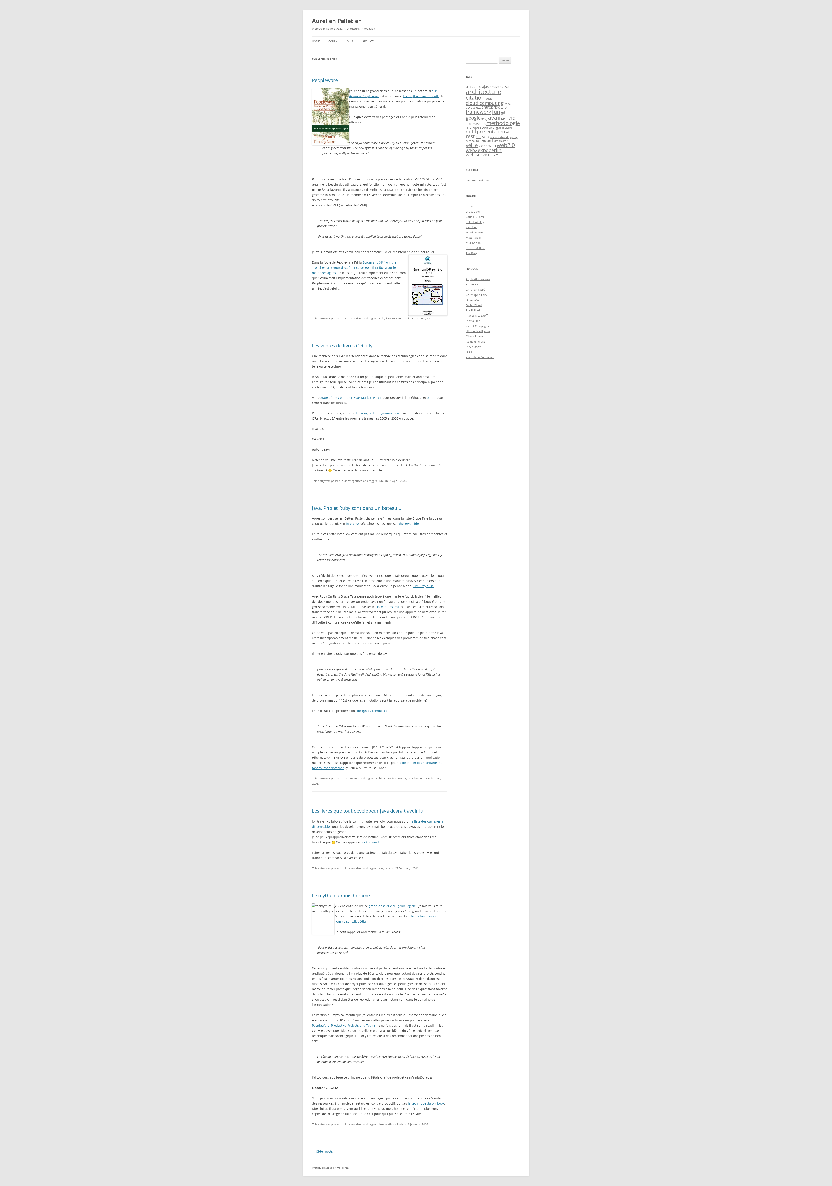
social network (499, 137)
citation (475, 97)
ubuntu (481, 141)
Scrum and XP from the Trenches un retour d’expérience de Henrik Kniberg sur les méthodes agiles (354, 267)
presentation (491, 131)
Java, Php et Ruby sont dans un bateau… (356, 508)
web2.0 (506, 145)
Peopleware (325, 80)
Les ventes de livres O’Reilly (342, 345)
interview (352, 524)
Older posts (322, 1151)
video (483, 145)
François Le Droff (477, 316)
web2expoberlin (484, 150)
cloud (488, 98)
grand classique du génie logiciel (393, 906)
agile (381, 318)
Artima (470, 206)
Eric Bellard (473, 310)
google (473, 118)
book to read (370, 842)
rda (508, 132)
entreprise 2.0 (494, 107)
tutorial (470, 141)
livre (388, 318)
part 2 (431, 397)
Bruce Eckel (473, 212)
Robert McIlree (475, 248)
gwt (483, 118)
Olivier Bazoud (475, 336)
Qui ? (350, 41)
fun (496, 111)
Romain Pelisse (475, 341)
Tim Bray (471, 253)
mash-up (479, 124)
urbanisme (501, 141)
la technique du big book (426, 1103)
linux (501, 118)
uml (490, 140)
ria (478, 136)
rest (470, 136)
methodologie (401, 318)
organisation (502, 127)
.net (469, 86)
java (410, 778)
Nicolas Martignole (478, 331)
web (492, 145)
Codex (332, 41)
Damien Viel (473, 300)
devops (470, 107)
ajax (485, 86)
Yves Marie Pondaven (480, 357)
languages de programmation (377, 413)
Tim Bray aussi (423, 586)
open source (482, 127)
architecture (351, 778)
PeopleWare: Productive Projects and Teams (344, 1025)
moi (469, 127)
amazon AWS (499, 87)
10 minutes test (388, 607)
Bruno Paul (473, 284)
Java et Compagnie (478, 326)
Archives (368, 41)
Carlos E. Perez (475, 217)
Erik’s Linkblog (475, 222)
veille (472, 145)
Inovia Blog (473, 321)
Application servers (478, 279)
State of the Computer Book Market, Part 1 (351, 397)
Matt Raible (473, 238)
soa (485, 136)
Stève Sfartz (473, 347)
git (503, 112)
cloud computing (485, 103)
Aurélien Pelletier (336, 21)
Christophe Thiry (476, 295)
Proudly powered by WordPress (331, 1168)
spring (514, 137)
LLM (468, 124)
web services (479, 155)
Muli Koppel (473, 243)
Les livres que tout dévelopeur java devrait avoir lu (368, 810)
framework (399, 778)
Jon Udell (471, 227)
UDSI (469, 352)
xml (496, 155)
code (507, 104)
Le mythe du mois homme (341, 895)
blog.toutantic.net (477, 180)
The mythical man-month (421, 96)
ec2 (478, 107)
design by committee (372, 711)
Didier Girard (474, 305)
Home (316, 41)
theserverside (409, 524)
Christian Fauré (475, 290)
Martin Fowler (475, 232)
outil (471, 131)
